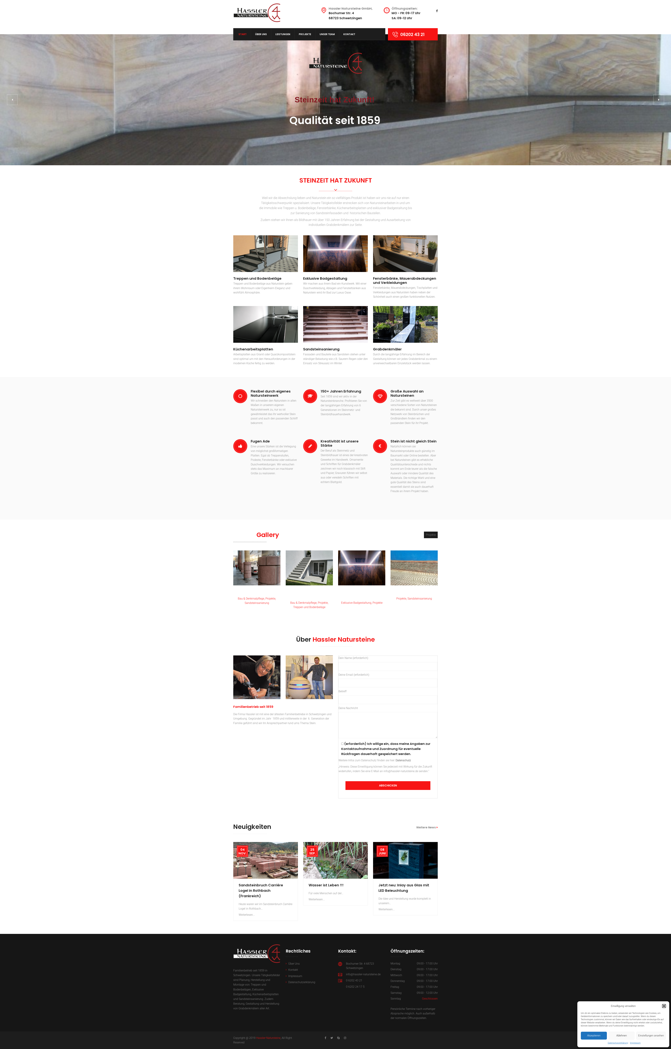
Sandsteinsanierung (321, 349)
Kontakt (349, 34)
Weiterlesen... (247, 914)
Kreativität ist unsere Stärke (340, 443)
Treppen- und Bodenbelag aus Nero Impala (309, 594)
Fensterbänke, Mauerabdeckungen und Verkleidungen (404, 280)
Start (243, 34)
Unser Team (327, 34)
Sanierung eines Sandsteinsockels (414, 592)
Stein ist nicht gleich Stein (413, 441)
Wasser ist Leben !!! (326, 885)
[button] (664, 1006)
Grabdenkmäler (387, 349)
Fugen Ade (260, 441)
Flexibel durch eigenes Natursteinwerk (271, 393)
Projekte (305, 34)
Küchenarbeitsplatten (253, 349)
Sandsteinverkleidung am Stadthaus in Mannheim (257, 592)
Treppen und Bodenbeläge (257, 278)
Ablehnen (621, 1035)
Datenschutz (403, 760)
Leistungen (282, 34)
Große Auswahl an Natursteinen (407, 393)
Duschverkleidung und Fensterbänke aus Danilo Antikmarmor (362, 594)
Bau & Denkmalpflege (251, 598)
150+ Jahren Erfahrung (341, 391)
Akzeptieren (593, 1035)
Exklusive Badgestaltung (325, 278)
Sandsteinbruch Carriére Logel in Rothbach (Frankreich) (261, 890)
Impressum (635, 1043)
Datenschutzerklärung (618, 1043)
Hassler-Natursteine (268, 1038)
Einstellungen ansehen (651, 1035)
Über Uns (261, 34)
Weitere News (426, 827)
